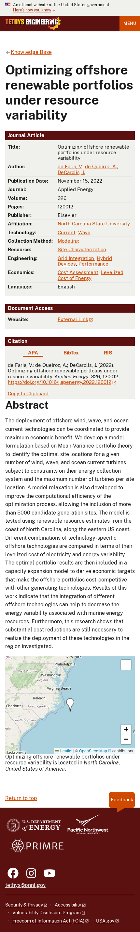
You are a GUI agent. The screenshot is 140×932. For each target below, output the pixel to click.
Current (67, 232)
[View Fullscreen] (126, 665)
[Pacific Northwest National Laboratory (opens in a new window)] (85, 827)
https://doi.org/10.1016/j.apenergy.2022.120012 (59, 382)
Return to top (21, 798)
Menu (129, 23)
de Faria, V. (70, 166)
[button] (70, 704)
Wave (84, 232)
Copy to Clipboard (28, 393)
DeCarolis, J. (71, 172)
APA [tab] (33, 352)
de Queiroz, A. (101, 166)
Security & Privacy (24, 904)
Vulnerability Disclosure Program (46, 912)
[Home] (33, 23)
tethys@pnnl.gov (25, 885)
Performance (93, 264)
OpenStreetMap (93, 750)
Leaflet (65, 750)
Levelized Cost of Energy (90, 275)
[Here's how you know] (70, 8)
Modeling (68, 241)
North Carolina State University (94, 223)
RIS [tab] (108, 352)
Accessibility (68, 904)
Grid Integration (76, 258)
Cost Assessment (78, 272)
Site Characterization (82, 249)
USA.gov (105, 921)
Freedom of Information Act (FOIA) (48, 921)
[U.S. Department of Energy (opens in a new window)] (33, 827)
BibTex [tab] (71, 352)
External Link (73, 319)
